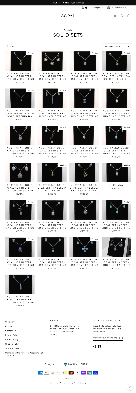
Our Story (9, 326)
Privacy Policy (12, 335)
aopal (68, 15)
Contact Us (10, 330)
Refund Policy (11, 339)
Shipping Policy (12, 344)
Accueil (67, 30)
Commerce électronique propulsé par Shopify (68, 383)
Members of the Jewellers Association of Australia (24, 354)
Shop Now (10, 321)
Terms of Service (13, 348)
